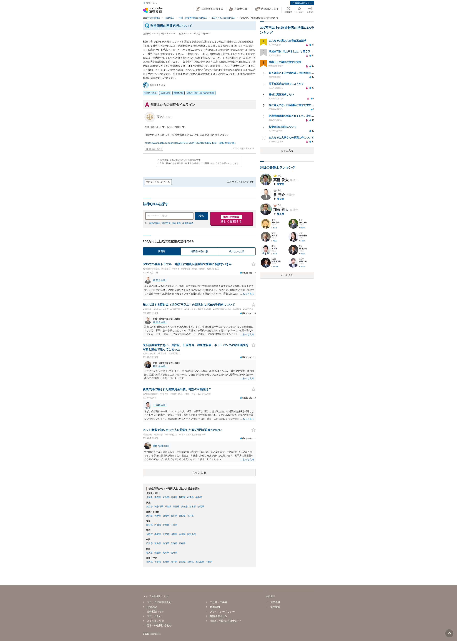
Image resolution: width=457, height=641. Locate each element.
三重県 (174, 525)
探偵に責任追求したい (281, 94)
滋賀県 (174, 534)
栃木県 (192, 506)
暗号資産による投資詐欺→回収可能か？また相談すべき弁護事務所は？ (309, 73)
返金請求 (166, 93)
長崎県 (166, 562)
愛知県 (149, 525)
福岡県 (149, 562)
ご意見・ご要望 (218, 602)
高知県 (166, 552)
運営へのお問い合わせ (159, 625)
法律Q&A (152, 606)
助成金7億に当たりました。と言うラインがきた (296, 51)
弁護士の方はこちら (302, 2)
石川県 (174, 515)
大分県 (182, 562)
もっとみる (199, 472)
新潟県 (149, 515)
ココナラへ (151, 3)
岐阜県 (166, 525)
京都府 (166, 534)
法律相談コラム (155, 611)
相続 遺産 (176, 223)
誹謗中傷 (166, 223)
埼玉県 (176, 506)
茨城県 (184, 506)
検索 (201, 215)
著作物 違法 (187, 223)
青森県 (157, 497)
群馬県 (201, 506)
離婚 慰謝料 (155, 223)
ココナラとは (154, 616)
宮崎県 (190, 562)
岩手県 (166, 497)
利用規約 (215, 606)
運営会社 (275, 602)
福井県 (190, 515)
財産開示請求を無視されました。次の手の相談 (295, 115)
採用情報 (275, 606)
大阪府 (149, 534)
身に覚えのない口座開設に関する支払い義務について (299, 105)
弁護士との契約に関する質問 (285, 62)
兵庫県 (157, 534)
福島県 (198, 497)
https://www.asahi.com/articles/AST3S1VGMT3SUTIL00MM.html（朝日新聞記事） (191, 142)
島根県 (182, 543)
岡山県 (157, 543)
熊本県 (174, 562)
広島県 (149, 543)
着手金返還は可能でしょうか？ (286, 83)
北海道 (149, 497)
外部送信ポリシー (220, 616)
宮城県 (174, 497)
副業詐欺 (179, 93)
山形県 (190, 497)
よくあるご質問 (155, 620)
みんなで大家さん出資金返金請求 (287, 40)
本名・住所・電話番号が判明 (201, 93)
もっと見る (287, 150)
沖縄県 (209, 562)
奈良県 (182, 534)
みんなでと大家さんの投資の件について (291, 137)
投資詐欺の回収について (282, 126)
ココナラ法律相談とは (159, 602)
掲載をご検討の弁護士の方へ (226, 620)
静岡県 (157, 525)
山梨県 (166, 515)
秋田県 (182, 497)
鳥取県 (174, 543)
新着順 (161, 251)
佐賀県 (157, 562)
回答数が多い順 (199, 251)
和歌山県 (191, 534)
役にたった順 (236, 251)
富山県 (182, 515)
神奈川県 (158, 506)
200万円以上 (151, 93)
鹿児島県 (199, 562)
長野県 (157, 515)
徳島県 (174, 552)
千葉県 (168, 506)
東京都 (149, 506)
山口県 (166, 543)
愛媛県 (157, 552)
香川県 (149, 552)
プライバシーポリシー (222, 611)
